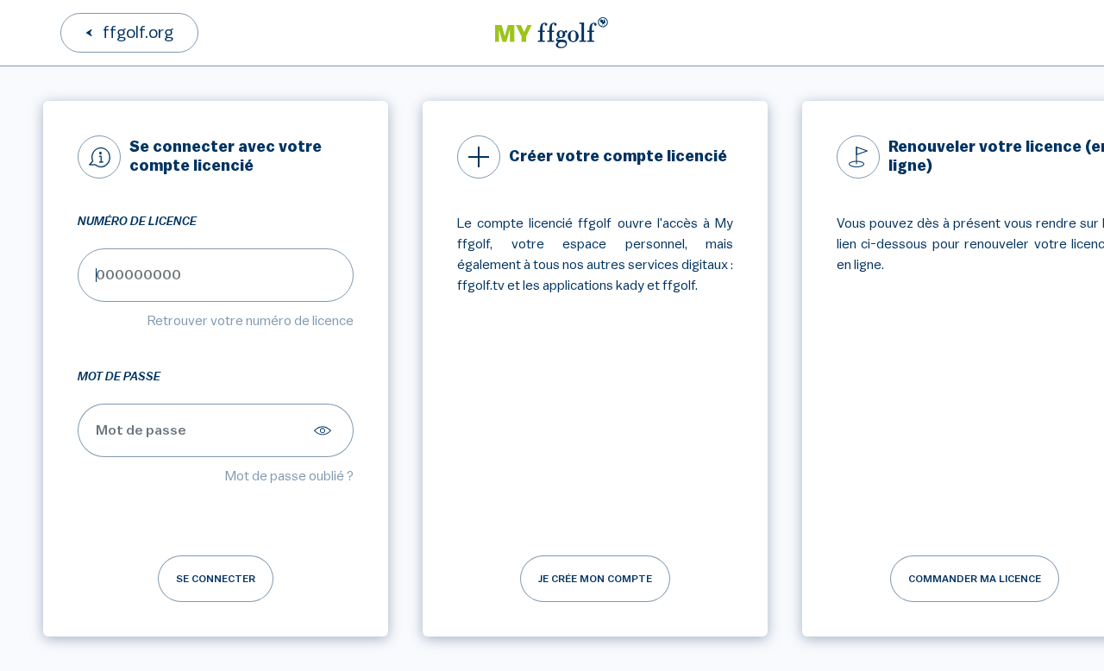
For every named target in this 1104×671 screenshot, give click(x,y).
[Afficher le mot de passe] (325, 430)
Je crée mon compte (595, 579)
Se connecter (215, 579)
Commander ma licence (974, 579)
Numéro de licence (137, 222)
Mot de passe (119, 377)
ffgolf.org (138, 32)
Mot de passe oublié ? (289, 476)
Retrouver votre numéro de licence (250, 321)
